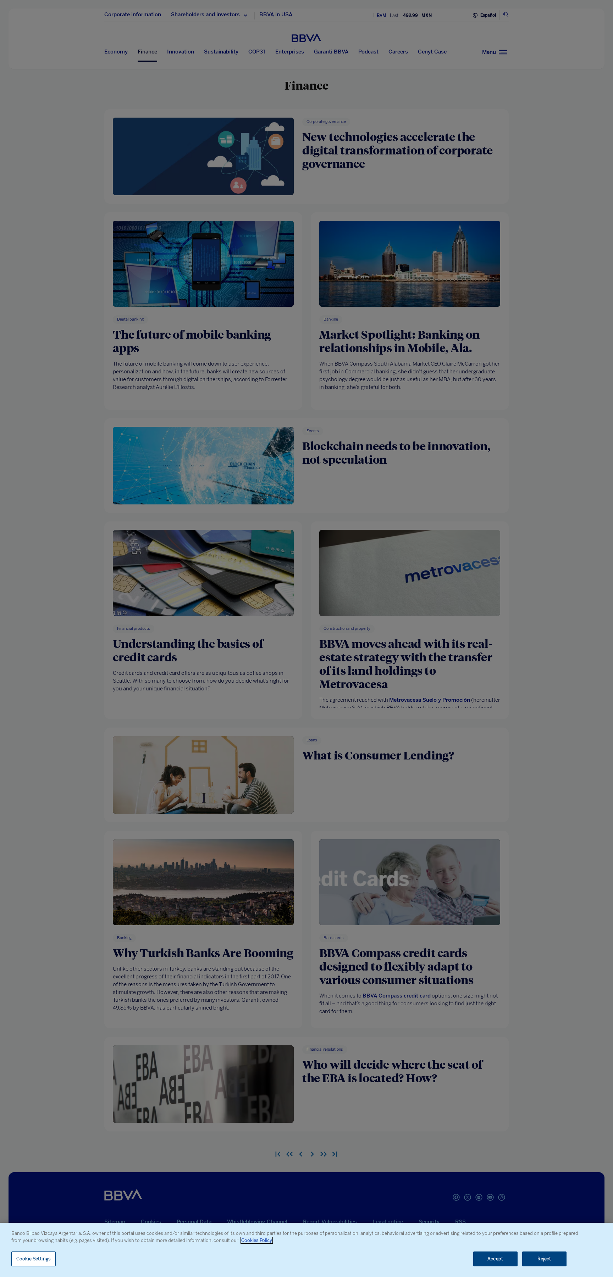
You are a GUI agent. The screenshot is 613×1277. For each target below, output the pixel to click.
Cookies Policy (256, 1240)
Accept (495, 1258)
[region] (306, 1250)
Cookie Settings (33, 1258)
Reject (544, 1258)
